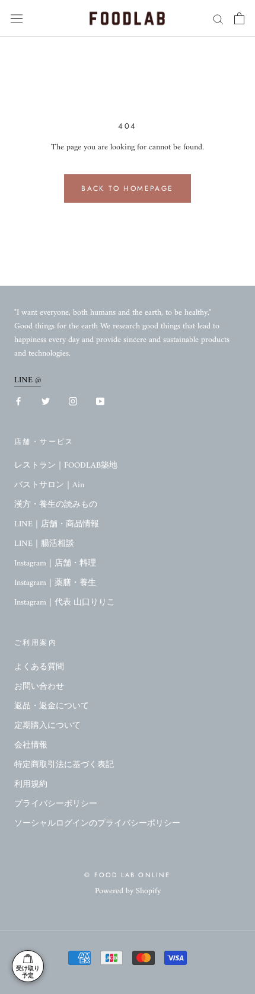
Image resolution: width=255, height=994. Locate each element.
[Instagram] (73, 401)
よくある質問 (39, 667)
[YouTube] (100, 401)
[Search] (218, 19)
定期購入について (47, 726)
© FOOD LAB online (127, 875)
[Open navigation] (17, 18)
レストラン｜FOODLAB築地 (65, 465)
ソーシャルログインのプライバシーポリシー (97, 823)
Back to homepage (127, 188)
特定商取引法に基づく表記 (64, 765)
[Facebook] (18, 401)
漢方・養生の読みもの (55, 504)
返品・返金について (51, 706)
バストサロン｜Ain (49, 485)
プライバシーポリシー (55, 804)
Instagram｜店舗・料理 (55, 563)
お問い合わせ (39, 686)
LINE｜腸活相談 (44, 544)
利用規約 (30, 784)
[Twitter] (46, 401)
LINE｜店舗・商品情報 (56, 524)
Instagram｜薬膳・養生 (55, 583)
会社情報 (30, 745)
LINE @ (27, 380)
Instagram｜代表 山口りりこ (64, 602)
